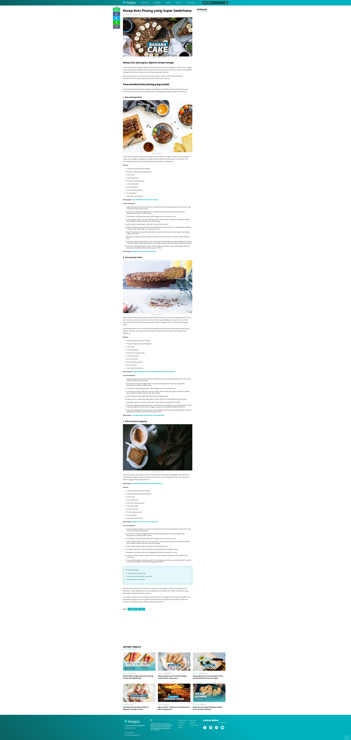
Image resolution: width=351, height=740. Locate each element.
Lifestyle (145, 3)
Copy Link (116, 26)
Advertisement (182, 720)
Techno (157, 3)
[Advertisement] (175, 630)
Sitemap (180, 727)
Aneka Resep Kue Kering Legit (136, 573)
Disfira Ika (137, 14)
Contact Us (181, 723)
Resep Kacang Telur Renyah (136, 579)
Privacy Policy (194, 725)
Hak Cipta (193, 720)
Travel (179, 3)
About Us (180, 725)
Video (168, 3)
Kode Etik (192, 723)
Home (124, 6)
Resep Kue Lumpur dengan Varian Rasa (139, 576)
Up (347, 737)
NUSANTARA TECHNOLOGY (136, 725)
